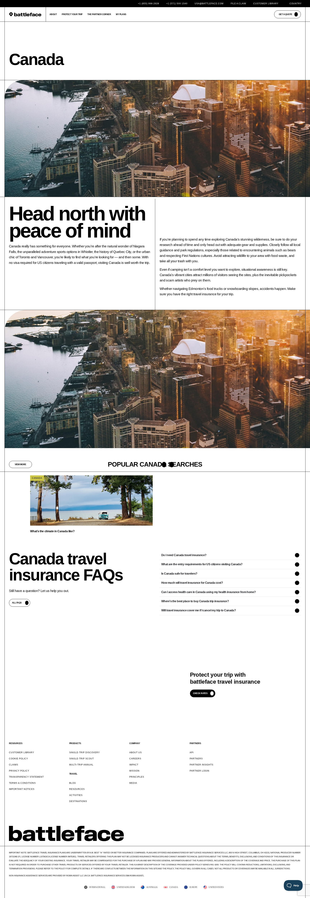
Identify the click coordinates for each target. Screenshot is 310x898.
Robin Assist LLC (75, 876)
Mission (134, 771)
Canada (37, 478)
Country (296, 3)
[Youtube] (291, 839)
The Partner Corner (99, 14)
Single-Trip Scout (81, 758)
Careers (135, 758)
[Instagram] (283, 839)
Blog (72, 783)
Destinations (78, 801)
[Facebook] (266, 839)
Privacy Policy (19, 771)
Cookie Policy (18, 758)
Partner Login (199, 771)
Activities (76, 795)
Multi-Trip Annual (81, 764)
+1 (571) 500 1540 (176, 3)
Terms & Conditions (22, 783)
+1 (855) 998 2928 (148, 3)
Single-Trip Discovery (84, 752)
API (192, 752)
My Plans (121, 14)
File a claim (238, 3)
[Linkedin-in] (299, 839)
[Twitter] (275, 839)
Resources (77, 789)
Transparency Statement (26, 777)
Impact (133, 764)
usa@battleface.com (209, 3)
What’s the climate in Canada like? (52, 531)
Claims (13, 764)
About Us (135, 752)
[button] (164, 464)
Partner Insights (201, 764)
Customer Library (265, 3)
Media (133, 783)
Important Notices (21, 789)
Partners (196, 758)
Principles (136, 777)
